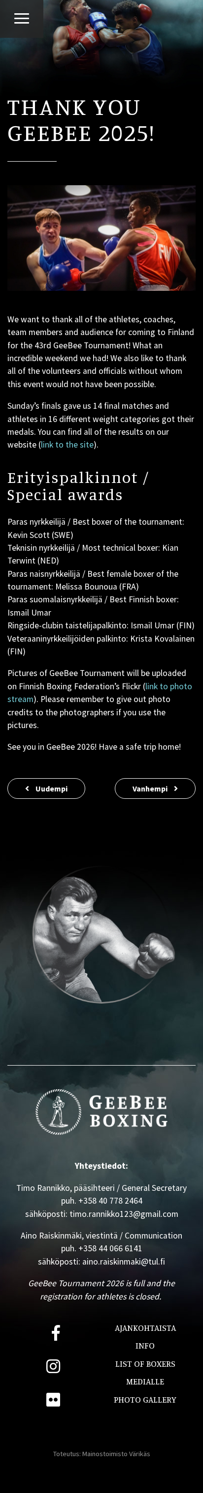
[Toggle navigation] (21, 18)
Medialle (145, 1381)
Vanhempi (151, 788)
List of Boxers (145, 1363)
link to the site (67, 444)
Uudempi (51, 788)
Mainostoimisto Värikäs (116, 1453)
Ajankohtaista (145, 1328)
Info (145, 1345)
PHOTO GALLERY (145, 1399)
